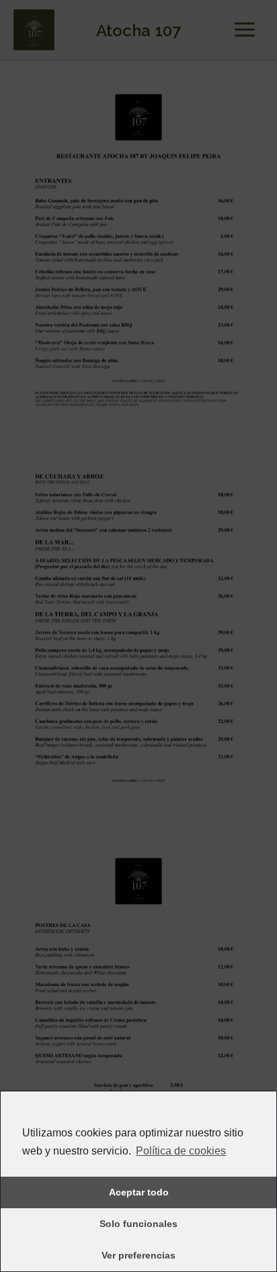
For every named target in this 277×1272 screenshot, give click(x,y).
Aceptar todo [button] (139, 1192)
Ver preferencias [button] (138, 1255)
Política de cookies (181, 1151)
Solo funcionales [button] (138, 1223)
